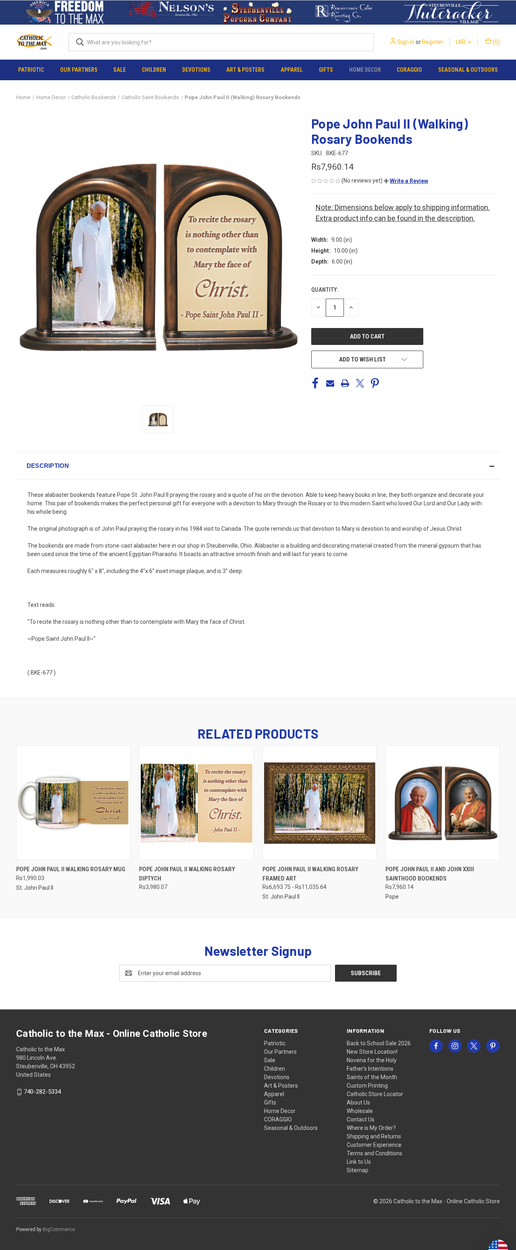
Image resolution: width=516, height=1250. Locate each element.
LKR (461, 42)
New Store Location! (372, 1052)
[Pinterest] (375, 383)
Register (432, 42)
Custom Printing (367, 1085)
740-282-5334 (42, 1091)
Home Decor (365, 69)
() (495, 42)
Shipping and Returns (374, 1136)
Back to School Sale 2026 (379, 1043)
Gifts (326, 69)
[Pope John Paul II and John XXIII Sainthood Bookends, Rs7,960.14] (442, 803)
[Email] (330, 383)
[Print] (345, 383)
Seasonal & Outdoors (468, 69)
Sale (119, 69)
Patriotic (31, 69)
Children (154, 69)
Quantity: (324, 290)
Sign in (405, 42)
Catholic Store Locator (375, 1094)
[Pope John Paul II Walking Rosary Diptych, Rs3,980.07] (196, 803)
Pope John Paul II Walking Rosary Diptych (187, 874)
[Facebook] (315, 383)
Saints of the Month (372, 1077)
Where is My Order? (371, 1128)
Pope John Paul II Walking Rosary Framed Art (310, 874)
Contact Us (361, 1119)
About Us (358, 1102)
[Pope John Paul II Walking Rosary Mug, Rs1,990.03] (73, 803)
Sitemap (357, 1170)
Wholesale (360, 1111)
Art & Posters (245, 69)
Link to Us (359, 1162)
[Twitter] (360, 383)
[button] (64, 12)
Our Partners (79, 69)
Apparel (292, 69)
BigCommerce (59, 1229)
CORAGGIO (409, 69)
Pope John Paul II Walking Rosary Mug (70, 869)
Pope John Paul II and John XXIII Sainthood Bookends (429, 874)
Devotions (196, 69)
